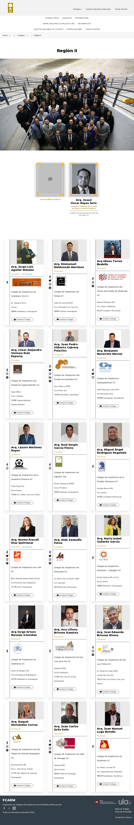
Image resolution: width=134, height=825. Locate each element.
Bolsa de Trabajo (122, 809)
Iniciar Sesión (121, 9)
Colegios (77, 9)
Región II (37, 35)
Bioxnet (128, 817)
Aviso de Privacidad (123, 812)
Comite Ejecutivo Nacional (98, 9)
